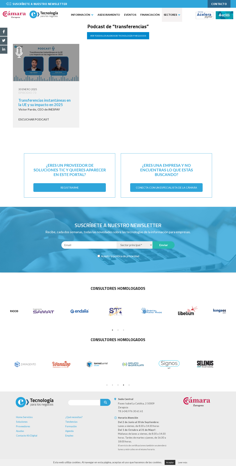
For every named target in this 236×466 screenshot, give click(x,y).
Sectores (170, 14)
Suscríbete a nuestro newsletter (40, 4)
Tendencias (71, 421)
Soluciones (21, 421)
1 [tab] (112, 330)
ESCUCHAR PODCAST (33, 119)
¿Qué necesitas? (74, 417)
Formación (71, 426)
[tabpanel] (28, 311)
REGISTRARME (69, 187)
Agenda (69, 430)
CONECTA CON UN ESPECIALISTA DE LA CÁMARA (166, 187)
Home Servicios (24, 417)
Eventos (130, 14)
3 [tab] (123, 330)
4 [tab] (123, 385)
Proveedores (23, 426)
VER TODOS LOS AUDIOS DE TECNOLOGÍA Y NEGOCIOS (118, 35)
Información (80, 14)
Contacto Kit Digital (26, 435)
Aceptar (170, 462)
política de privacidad (126, 256)
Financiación (150, 14)
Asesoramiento (109, 14)
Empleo (69, 435)
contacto (219, 4)
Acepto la (119, 256)
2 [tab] (118, 330)
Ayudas (20, 430)
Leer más (182, 462)
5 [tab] (129, 385)
